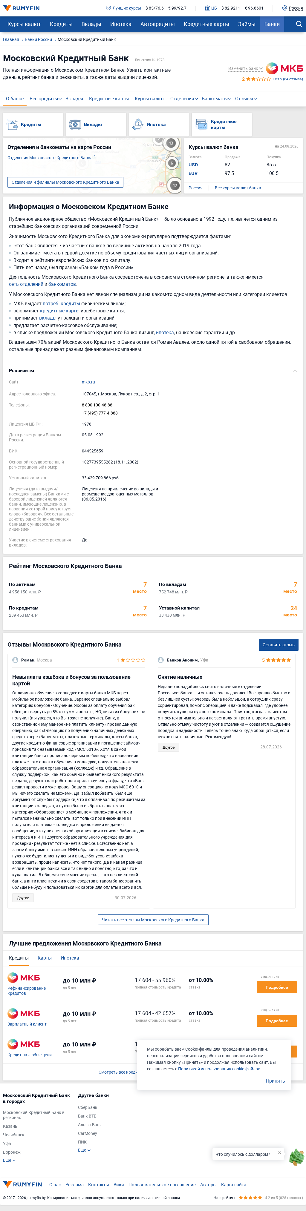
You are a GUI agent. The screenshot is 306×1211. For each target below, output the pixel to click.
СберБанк (87, 1107)
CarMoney (87, 1133)
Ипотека (120, 23)
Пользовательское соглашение (162, 1184)
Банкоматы (215, 98)
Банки (272, 23)
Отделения (182, 98)
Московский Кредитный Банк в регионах (34, 1115)
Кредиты (61, 23)
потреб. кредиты (61, 303)
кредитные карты (59, 311)
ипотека (165, 332)
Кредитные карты (206, 23)
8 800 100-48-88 (97, 405)
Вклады (91, 23)
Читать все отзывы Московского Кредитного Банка (153, 920)
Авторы (208, 1184)
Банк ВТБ (87, 1116)
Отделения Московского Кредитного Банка (51, 157)
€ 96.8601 (254, 8)
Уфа (7, 1143)
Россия (196, 188)
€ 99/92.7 (177, 8)
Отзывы (244, 98)
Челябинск (14, 1135)
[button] (153, 371)
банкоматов (62, 284)
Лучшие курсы (127, 8)
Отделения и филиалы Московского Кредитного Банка (65, 182)
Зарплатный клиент (27, 1024)
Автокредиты (157, 23)
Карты (45, 957)
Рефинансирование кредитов (26, 991)
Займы (246, 23)
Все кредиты (44, 98)
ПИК (82, 1142)
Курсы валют (24, 23)
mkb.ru (88, 382)
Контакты (98, 1184)
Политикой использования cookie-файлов (219, 1069)
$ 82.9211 (230, 8)
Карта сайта (233, 1184)
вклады (47, 318)
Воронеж (12, 1152)
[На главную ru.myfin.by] (22, 1184)
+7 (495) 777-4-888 (100, 413)
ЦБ (214, 8)
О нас (55, 1184)
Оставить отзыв (279, 644)
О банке (15, 98)
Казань (10, 1126)
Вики (119, 1184)
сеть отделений (26, 284)
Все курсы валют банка (238, 188)
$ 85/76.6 (155, 8)
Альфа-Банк (90, 1124)
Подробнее (277, 987)
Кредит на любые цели (29, 1054)
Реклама (74, 1184)
